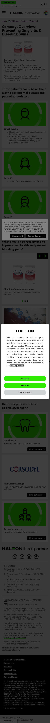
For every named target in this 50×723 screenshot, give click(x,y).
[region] (25, 361)
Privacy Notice (17, 365)
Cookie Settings (25, 392)
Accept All (25, 378)
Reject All (25, 385)
